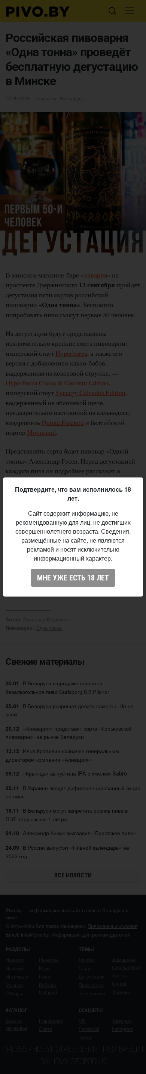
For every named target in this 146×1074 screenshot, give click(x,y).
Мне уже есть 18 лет (73, 577)
